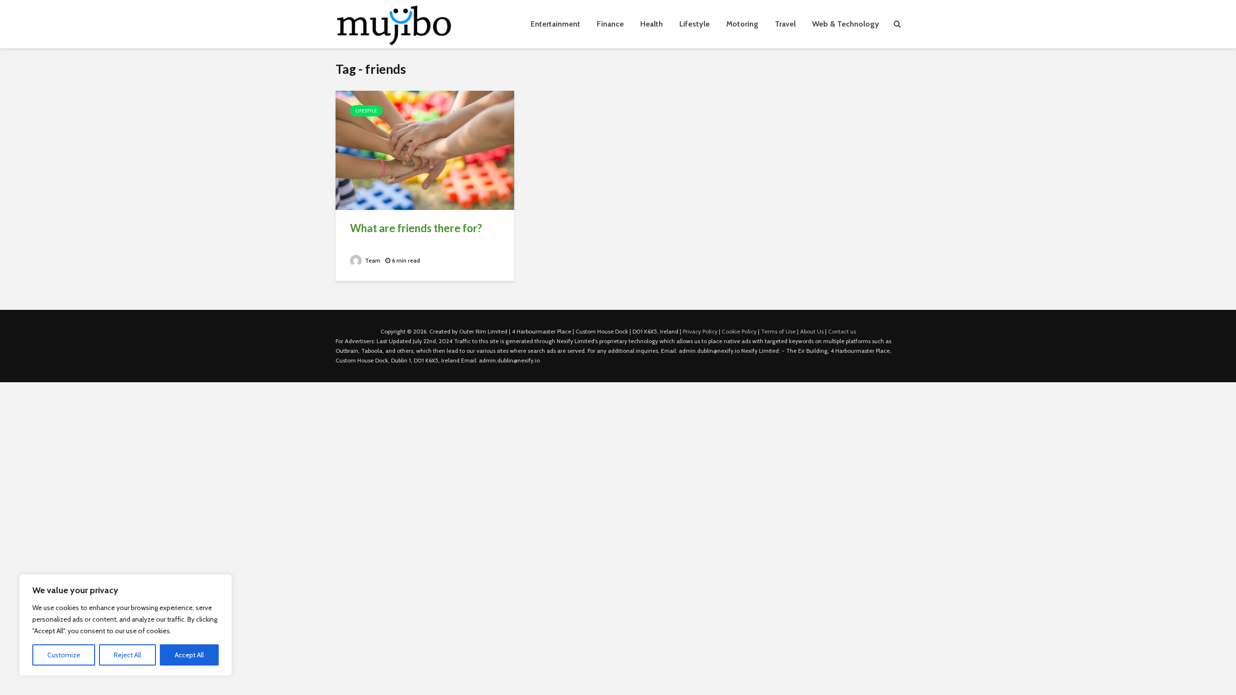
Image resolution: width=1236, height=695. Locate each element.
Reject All (127, 655)
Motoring (742, 23)
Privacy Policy (700, 331)
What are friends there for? (416, 228)
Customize (63, 655)
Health (651, 23)
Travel (785, 23)
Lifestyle (694, 23)
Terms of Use (778, 331)
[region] (125, 625)
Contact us (842, 331)
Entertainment (555, 23)
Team (372, 260)
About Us (812, 331)
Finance (610, 23)
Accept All (189, 655)
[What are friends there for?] (425, 149)
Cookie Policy (739, 331)
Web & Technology (845, 23)
